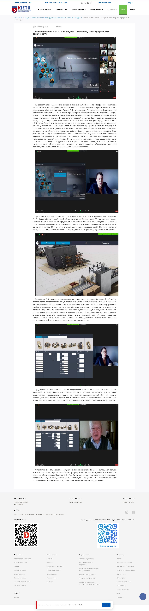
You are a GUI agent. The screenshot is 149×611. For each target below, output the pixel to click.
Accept (106, 605)
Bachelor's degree (20, 570)
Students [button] (111, 9)
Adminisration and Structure (126, 570)
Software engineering (86, 559)
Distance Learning (20, 586)
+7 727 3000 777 (75, 498)
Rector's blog (121, 586)
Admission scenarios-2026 (22, 559)
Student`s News (52, 578)
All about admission (20, 563)
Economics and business (87, 578)
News (118, 593)
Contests (50, 582)
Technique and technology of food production (48, 18)
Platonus (50, 563)
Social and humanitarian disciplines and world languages (89, 583)
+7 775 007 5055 (61, 2)
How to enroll (44, 9)
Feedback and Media (123, 582)
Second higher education (22, 582)
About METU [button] (61, 9)
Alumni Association (123, 589)
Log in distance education (55, 566)
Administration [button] (78, 9)
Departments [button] (96, 9)
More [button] (132, 9)
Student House (52, 574)
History (119, 559)
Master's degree (19, 574)
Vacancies (120, 597)
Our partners (121, 574)
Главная (17, 18)
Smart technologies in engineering (86, 564)
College (16, 566)
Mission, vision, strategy (124, 563)
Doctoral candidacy (20, 578)
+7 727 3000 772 (129, 498)
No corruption (121, 578)
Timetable (50, 559)
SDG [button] (123, 9)
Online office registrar (54, 570)
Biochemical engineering (87, 574)
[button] (33, 8)
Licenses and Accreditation (125, 566)
